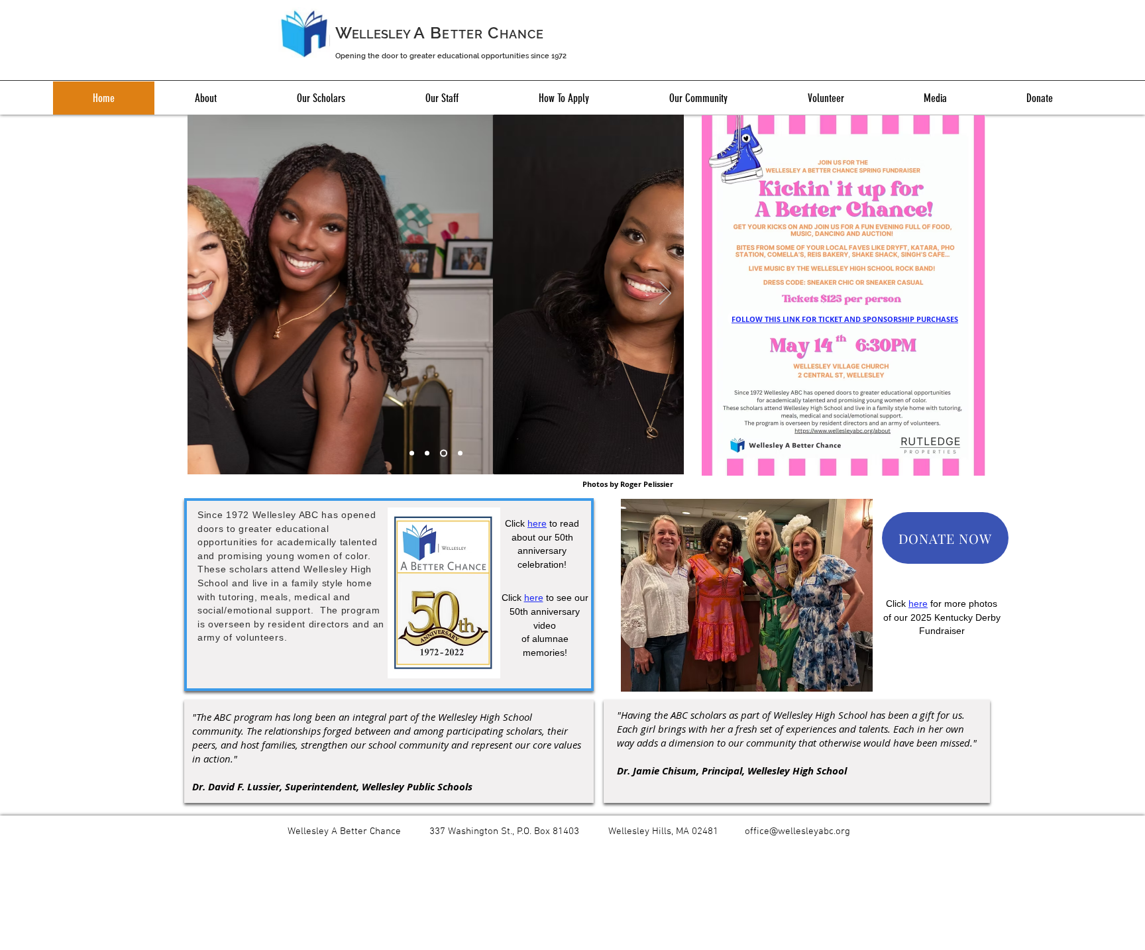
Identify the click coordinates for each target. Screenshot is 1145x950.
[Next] (665, 294)
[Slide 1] (411, 453)
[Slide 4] (460, 453)
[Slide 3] (443, 453)
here (533, 597)
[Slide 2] (427, 453)
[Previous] (206, 294)
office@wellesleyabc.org (797, 831)
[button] (205, 98)
